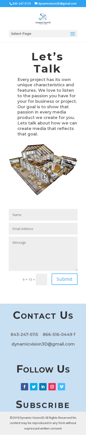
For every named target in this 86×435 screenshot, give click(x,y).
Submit (64, 279)
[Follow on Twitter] (33, 386)
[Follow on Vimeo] (61, 386)
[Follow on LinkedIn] (43, 386)
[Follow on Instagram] (52, 386)
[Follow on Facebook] (24, 386)
